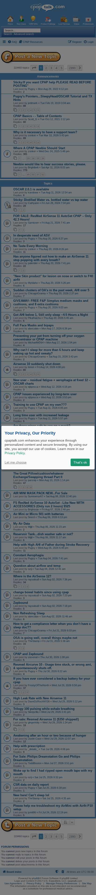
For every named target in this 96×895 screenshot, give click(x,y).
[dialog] (48, 447)
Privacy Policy (15, 453)
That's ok (80, 462)
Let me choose (16, 462)
